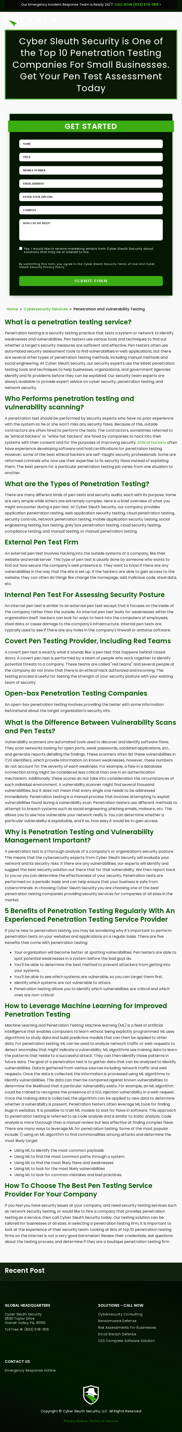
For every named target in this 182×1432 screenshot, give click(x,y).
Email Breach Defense (117, 1334)
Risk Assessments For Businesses (127, 1327)
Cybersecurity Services (46, 309)
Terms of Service (104, 1421)
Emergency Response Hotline (30, 1370)
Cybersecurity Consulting (120, 1314)
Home (12, 309)
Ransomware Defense (117, 1321)
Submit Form (91, 281)
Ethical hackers (151, 442)
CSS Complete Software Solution (126, 1341)
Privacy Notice (75, 1421)
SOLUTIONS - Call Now (121, 1305)
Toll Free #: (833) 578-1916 (27, 1329)
